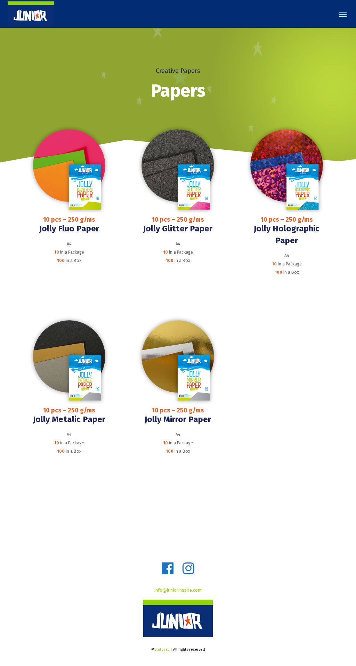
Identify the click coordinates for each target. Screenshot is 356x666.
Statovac (161, 649)
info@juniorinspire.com (178, 590)
